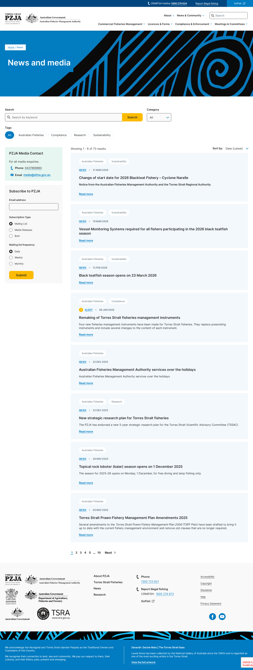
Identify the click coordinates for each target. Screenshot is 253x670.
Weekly (19, 257)
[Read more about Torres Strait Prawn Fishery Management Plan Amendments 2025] (159, 517)
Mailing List (21, 223)
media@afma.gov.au (36, 175)
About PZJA (102, 576)
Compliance (59, 135)
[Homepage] (13, 19)
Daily (17, 251)
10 (99, 552)
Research (80, 135)
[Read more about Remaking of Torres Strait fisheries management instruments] (159, 317)
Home (11, 47)
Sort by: (218, 148)
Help (203, 596)
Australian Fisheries (31, 135)
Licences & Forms (159, 24)
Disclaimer (206, 590)
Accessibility (207, 576)
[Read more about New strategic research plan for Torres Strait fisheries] (159, 416)
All (9, 135)
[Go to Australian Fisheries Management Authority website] (53, 19)
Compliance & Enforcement (192, 24)
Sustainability (102, 135)
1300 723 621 (150, 581)
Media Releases (23, 229)
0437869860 (33, 168)
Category (153, 109)
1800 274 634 (179, 3)
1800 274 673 (165, 594)
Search (9, 109)
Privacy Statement (211, 603)
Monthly (19, 263)
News (97, 588)
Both (17, 235)
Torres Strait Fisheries (108, 582)
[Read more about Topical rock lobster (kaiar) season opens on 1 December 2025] (159, 466)
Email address (17, 200)
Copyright (206, 583)
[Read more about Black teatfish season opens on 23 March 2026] (159, 270)
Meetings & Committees (230, 24)
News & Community (189, 15)
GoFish (238, 3)
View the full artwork (143, 662)
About (167, 15)
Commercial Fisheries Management (120, 24)
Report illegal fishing (207, 3)
